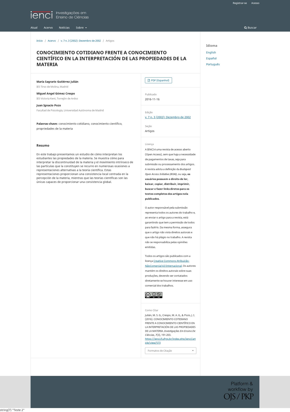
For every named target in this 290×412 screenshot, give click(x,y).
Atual (34, 27)
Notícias (64, 27)
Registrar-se (240, 3)
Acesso (255, 3)
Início (39, 40)
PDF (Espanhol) (160, 80)
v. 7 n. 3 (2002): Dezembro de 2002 (81, 40)
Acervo (48, 27)
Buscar (252, 27)
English (211, 52)
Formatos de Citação (160, 350)
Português (213, 64)
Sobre (80, 27)
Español (211, 58)
